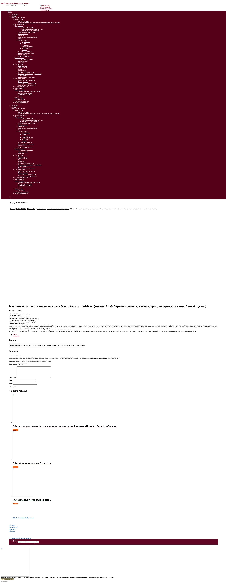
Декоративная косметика (25, 56)
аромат (95, 331)
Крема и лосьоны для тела (26, 72)
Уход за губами (22, 54)
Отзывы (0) (16, 336)
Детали (15, 334)
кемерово (112, 331)
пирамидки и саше (27, 46)
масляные (148, 331)
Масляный (155, 331)
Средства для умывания (25, 27)
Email (11, 383)
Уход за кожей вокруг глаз (26, 53)
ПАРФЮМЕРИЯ (21, 209)
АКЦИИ (13, 16)
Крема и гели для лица (25, 51)
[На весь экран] (5, 581)
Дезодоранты (22, 70)
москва (161, 331)
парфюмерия (173, 331)
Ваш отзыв (13, 377)
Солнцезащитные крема (25, 59)
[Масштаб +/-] (6, 581)
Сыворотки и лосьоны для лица (27, 37)
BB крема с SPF (23, 61)
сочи (179, 331)
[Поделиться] (3, 581)
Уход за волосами (20, 78)
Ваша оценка (13, 364)
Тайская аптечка (20, 90)
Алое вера (21, 62)
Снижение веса (19, 88)
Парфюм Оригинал (24, 21)
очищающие (25, 45)
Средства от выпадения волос (27, 83)
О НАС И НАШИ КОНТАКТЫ (23, 518)
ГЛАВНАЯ (14, 14)
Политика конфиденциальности (20, 538)
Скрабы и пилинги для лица (26, 32)
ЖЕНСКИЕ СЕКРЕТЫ (25, 94)
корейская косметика (122, 331)
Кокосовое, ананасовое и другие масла (29, 74)
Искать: (3, 5)
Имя (11, 380)
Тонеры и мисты (23, 34)
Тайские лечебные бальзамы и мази (29, 91)
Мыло (20, 69)
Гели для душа (22, 66)
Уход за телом (19, 64)
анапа (85, 331)
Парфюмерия (19, 19)
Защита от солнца (20, 58)
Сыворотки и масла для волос (27, 85)
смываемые (25, 48)
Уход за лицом (19, 26)
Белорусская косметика (22, 101)
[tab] (115, 334)
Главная (12, 209)
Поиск (24, 5)
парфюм (166, 331)
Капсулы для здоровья (25, 93)
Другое (20, 96)
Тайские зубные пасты (21, 86)
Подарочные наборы (21, 24)
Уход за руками (22, 75)
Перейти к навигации (7, 3)
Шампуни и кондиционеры (26, 80)
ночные (24, 43)
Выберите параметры (7, 579)
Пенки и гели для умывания (30, 30)
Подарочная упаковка (21, 102)
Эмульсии (21, 35)
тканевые (24, 50)
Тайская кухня (19, 98)
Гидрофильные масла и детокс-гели (32, 29)
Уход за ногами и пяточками (26, 77)
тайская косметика (186, 331)
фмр (194, 331)
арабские (90, 331)
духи (107, 331)
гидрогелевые (26, 42)
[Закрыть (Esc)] (1, 581)
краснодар (132, 331)
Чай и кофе (21, 99)
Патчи (20, 38)
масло (142, 331)
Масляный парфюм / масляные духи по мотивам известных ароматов (39, 22)
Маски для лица (23, 40)
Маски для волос (23, 82)
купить (138, 331)
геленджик (101, 331)
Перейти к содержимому (21, 3)
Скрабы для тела (23, 67)
